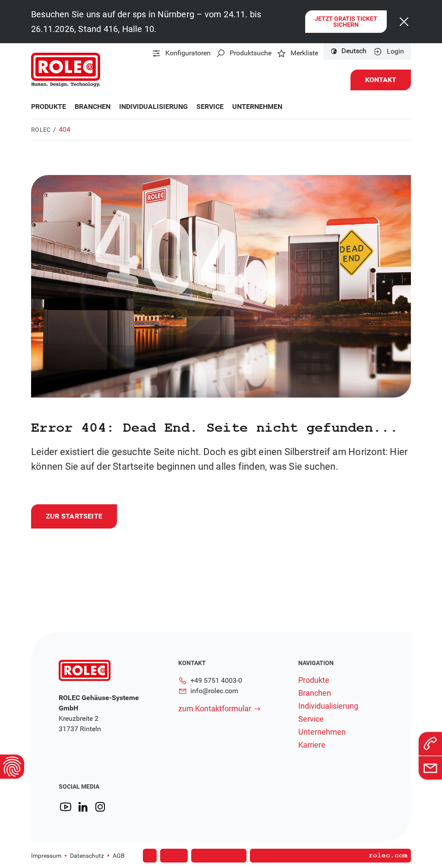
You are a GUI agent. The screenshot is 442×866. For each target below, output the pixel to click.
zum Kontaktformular (214, 708)
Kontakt (380, 80)
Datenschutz (87, 855)
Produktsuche (251, 53)
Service (210, 106)
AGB (119, 855)
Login (395, 51)
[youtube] (66, 807)
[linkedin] (83, 807)
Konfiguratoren (188, 53)
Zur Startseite (74, 516)
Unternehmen (257, 106)
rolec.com (388, 856)
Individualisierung (153, 106)
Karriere (311, 745)
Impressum (46, 855)
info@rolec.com (214, 691)
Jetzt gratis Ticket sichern (346, 21)
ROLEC (41, 130)
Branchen (92, 106)
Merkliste (304, 53)
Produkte (48, 106)
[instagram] (100, 807)
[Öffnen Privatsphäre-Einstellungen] (12, 767)
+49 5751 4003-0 (216, 680)
